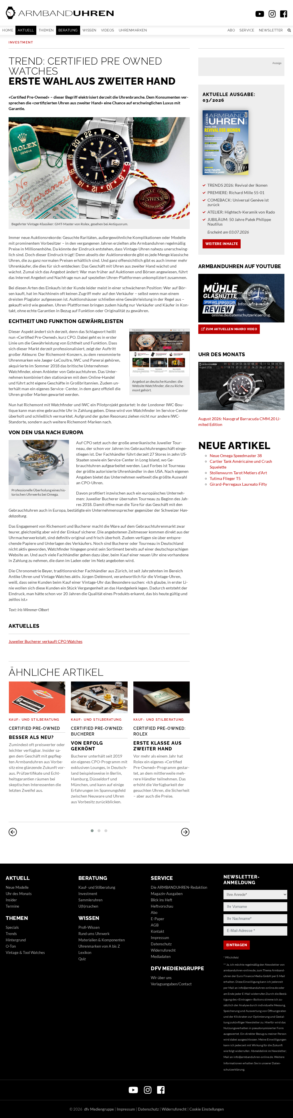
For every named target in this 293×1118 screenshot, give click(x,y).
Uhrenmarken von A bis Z (99, 946)
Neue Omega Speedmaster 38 (236, 455)
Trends (11, 933)
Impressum (160, 937)
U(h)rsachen (88, 906)
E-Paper (157, 918)
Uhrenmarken (133, 30)
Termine (12, 906)
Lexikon (84, 952)
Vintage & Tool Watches (25, 952)
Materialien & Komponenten (101, 940)
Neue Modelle (17, 887)
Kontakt (157, 931)
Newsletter (271, 30)
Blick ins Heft (161, 900)
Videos (107, 30)
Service (246, 30)
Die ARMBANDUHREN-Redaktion (179, 887)
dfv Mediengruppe (177, 968)
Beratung (68, 30)
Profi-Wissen (89, 927)
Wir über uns (161, 977)
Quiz (82, 958)
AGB (155, 925)
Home (7, 30)
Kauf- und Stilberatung (34, 720)
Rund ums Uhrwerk (94, 933)
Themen (46, 30)
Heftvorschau (162, 906)
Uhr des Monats (19, 893)
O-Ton (11, 946)
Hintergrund (16, 940)
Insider (11, 900)
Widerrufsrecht (163, 950)
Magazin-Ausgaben (167, 893)
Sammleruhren (90, 900)
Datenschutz (161, 944)
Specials (12, 927)
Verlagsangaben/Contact (171, 984)
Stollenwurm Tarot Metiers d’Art (238, 472)
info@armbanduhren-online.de (258, 987)
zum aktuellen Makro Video (231, 329)
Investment (21, 42)
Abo (231, 30)
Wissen (89, 30)
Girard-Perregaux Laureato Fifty (238, 484)
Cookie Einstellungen (206, 1109)
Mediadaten (161, 956)
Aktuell (26, 30)
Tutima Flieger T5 (225, 478)
